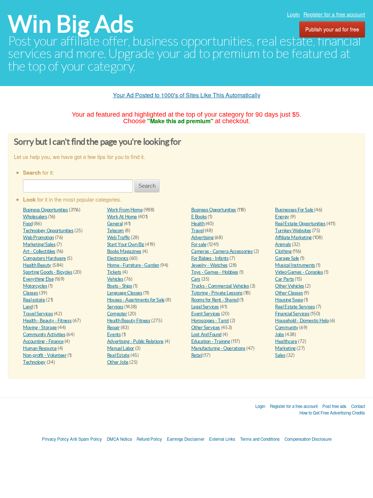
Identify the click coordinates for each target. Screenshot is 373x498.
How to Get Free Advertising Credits (332, 413)
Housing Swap (289, 300)
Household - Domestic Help (302, 320)
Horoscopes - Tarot (210, 320)
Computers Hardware (44, 258)
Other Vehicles (289, 286)
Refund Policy (149, 439)
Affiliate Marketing (293, 237)
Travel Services (38, 313)
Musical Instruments (295, 265)
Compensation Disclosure (307, 439)
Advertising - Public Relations (135, 341)
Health (198, 223)
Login (293, 14)
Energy (282, 216)
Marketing (285, 348)
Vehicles (115, 279)
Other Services (205, 327)
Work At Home (122, 216)
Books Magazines (124, 251)
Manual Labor (120, 348)
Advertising (202, 237)
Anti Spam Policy (86, 439)
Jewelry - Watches (209, 265)
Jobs (279, 334)
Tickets (114, 272)
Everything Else (38, 279)
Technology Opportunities (48, 230)
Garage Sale (287, 258)
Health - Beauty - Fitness (47, 320)
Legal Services (205, 307)
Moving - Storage (40, 327)
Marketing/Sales (39, 244)
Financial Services (292, 313)
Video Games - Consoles (299, 272)
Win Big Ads (71, 24)
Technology (34, 362)
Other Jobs (118, 362)
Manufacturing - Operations (218, 348)
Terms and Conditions (260, 439)
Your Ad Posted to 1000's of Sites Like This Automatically (186, 95)
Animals (283, 244)
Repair (113, 327)
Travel (197, 230)
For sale (199, 244)
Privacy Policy (55, 439)
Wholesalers (35, 216)
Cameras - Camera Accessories (222, 251)
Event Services (205, 313)
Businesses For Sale (294, 210)
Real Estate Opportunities (300, 223)
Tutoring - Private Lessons (217, 293)
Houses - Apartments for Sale (136, 300)
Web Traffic (118, 237)
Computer (117, 313)
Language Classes (124, 293)
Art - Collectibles (39, 251)
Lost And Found (206, 334)
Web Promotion (38, 237)
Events (114, 334)
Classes (30, 293)
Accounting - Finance (43, 341)
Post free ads (334, 406)
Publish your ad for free (332, 29)
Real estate (34, 300)
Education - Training (210, 341)
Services (115, 307)
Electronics (118, 258)
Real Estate (118, 355)
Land (27, 307)
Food (27, 223)
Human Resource (40, 348)
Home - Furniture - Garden (133, 265)
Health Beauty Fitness (128, 320)
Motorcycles (35, 286)
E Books (199, 216)
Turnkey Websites (293, 230)
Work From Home (125, 210)
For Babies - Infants (210, 258)
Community (286, 327)
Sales (280, 355)
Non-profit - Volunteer (44, 355)
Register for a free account (334, 14)
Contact (358, 406)
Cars (195, 279)
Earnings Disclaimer (185, 439)
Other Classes (289, 293)
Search (147, 186)
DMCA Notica (119, 439)
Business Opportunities (45, 210)
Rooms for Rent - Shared (215, 300)
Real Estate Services (295, 307)
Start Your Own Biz (125, 244)
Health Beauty (37, 265)
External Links (222, 439)
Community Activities (44, 334)
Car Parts (284, 279)
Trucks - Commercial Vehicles (220, 286)
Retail (197, 355)
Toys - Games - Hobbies (214, 272)
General (115, 223)
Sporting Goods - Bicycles (47, 272)
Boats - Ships (119, 286)
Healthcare (286, 341)
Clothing (283, 251)
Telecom (115, 230)
